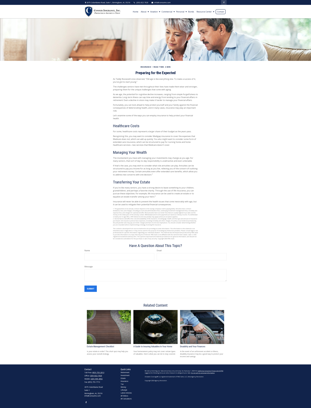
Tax (122, 384)
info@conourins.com (162, 2)
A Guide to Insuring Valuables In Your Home (152, 346)
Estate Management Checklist (100, 346)
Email (159, 250)
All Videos (124, 396)
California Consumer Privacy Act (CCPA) (210, 371)
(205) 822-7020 (142, 2)
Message (88, 266)
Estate (123, 378)
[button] (135, 11)
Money (123, 387)
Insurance (124, 381)
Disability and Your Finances (192, 346)
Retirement (125, 372)
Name (87, 250)
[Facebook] (224, 2)
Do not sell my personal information (203, 373)
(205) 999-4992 (97, 379)
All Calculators (126, 399)
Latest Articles (126, 393)
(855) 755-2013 (98, 372)
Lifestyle (124, 390)
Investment (125, 375)
